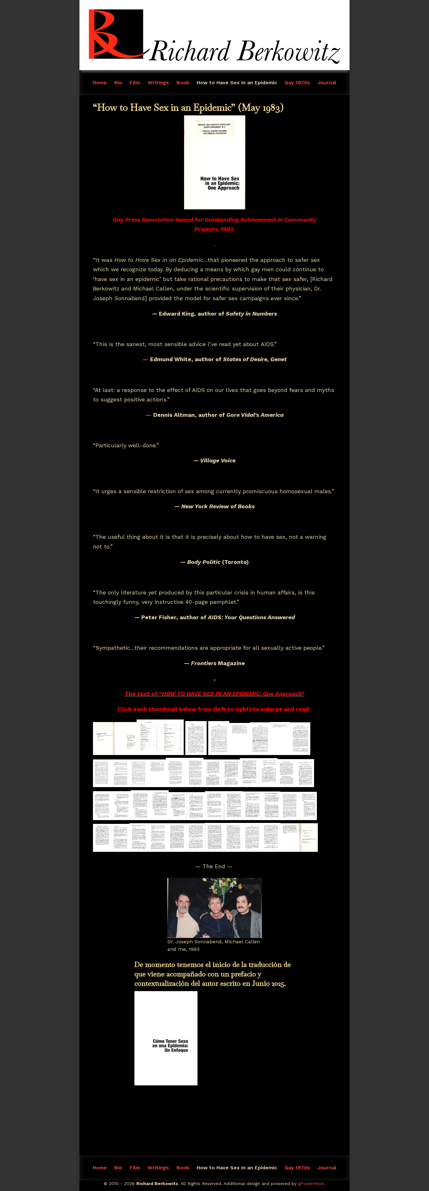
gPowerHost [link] (311, 1183)
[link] (214, 61)
